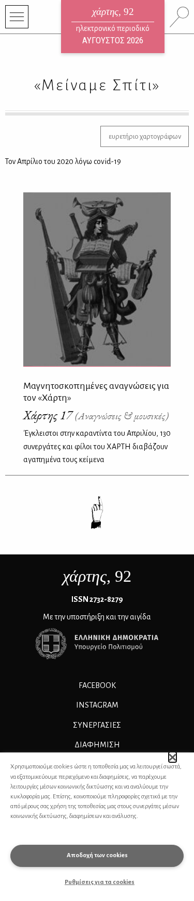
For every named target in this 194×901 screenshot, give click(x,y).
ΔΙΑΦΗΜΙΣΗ (97, 745)
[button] (172, 757)
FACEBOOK (97, 685)
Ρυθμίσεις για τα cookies (100, 882)
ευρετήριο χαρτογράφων (145, 136)
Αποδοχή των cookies (97, 855)
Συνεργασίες (97, 725)
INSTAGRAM (97, 705)
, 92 (97, 576)
